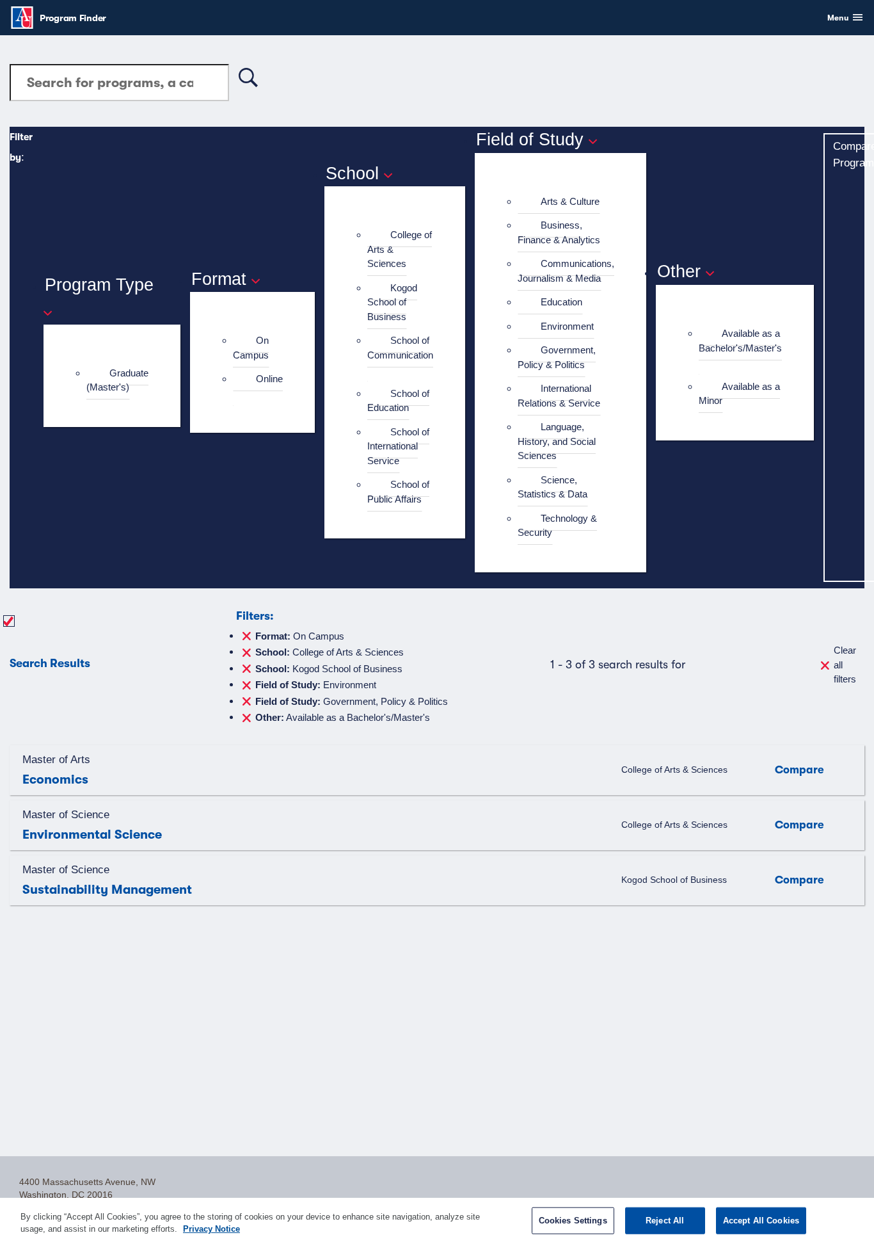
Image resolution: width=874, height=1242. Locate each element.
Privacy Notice (211, 1229)
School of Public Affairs (398, 491)
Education (561, 301)
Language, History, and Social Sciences (557, 441)
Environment (567, 326)
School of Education (398, 401)
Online (269, 378)
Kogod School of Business (392, 302)
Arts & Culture (570, 201)
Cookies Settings (573, 1220)
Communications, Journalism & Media (566, 271)
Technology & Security (557, 525)
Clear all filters (845, 664)
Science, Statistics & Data (552, 487)
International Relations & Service (559, 395)
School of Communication (400, 347)
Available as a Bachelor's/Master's (740, 340)
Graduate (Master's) (117, 380)
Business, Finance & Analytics (559, 232)
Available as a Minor (739, 394)
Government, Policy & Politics (557, 357)
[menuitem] (117, 380)
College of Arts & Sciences (329, 651)
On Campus (251, 347)
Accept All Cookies (761, 1220)
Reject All (665, 1220)
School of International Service (398, 446)
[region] (437, 1220)
